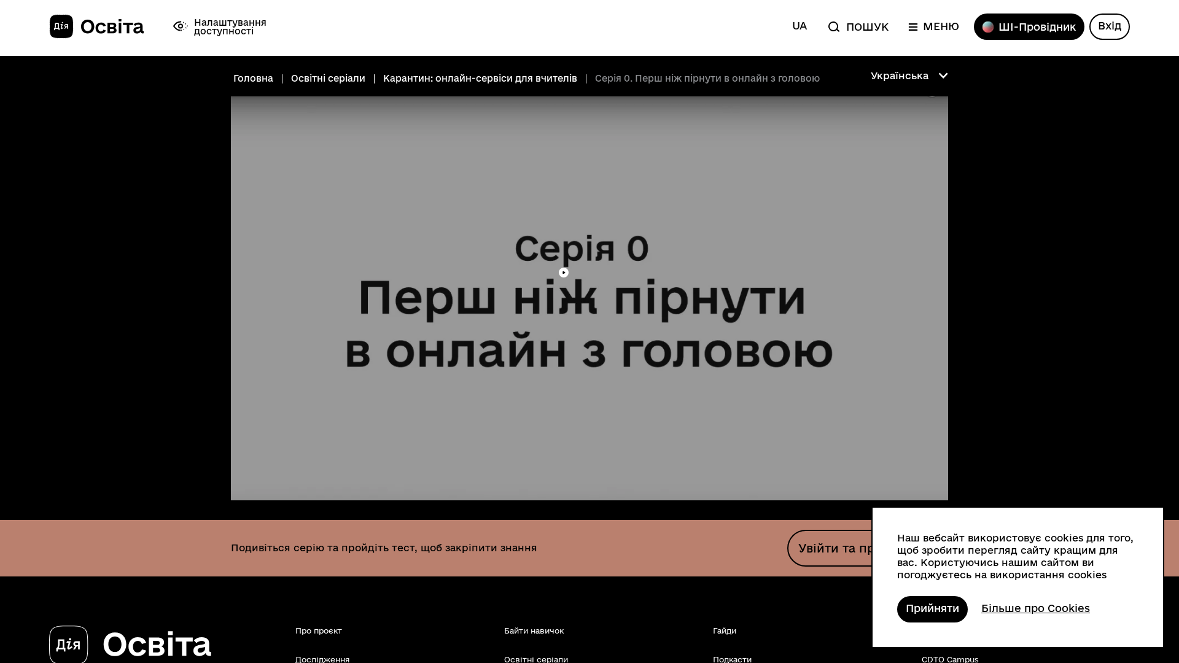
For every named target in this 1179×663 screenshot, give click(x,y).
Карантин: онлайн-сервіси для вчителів (480, 78)
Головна (253, 78)
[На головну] (96, 27)
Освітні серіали (328, 78)
